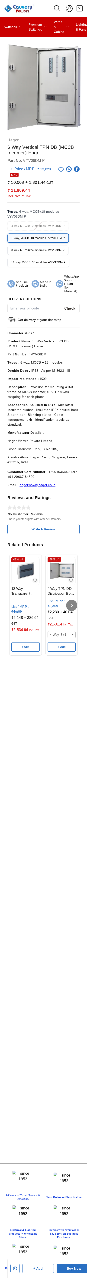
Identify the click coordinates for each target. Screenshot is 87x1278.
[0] (79, 8)
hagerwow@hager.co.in (37, 485)
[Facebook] (77, 169)
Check (69, 308)
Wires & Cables (59, 27)
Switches (10, 27)
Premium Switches (35, 27)
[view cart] (79, 8)
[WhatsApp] (69, 169)
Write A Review (43, 529)
